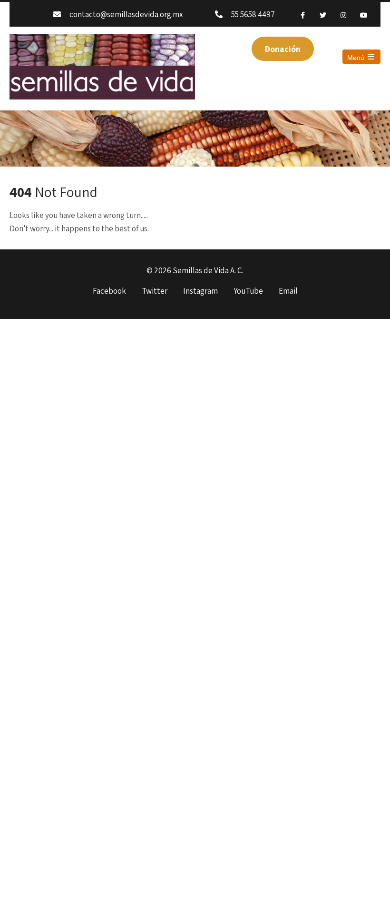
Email (288, 291)
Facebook (109, 291)
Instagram (200, 291)
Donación (283, 48)
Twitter (154, 291)
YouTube (248, 291)
